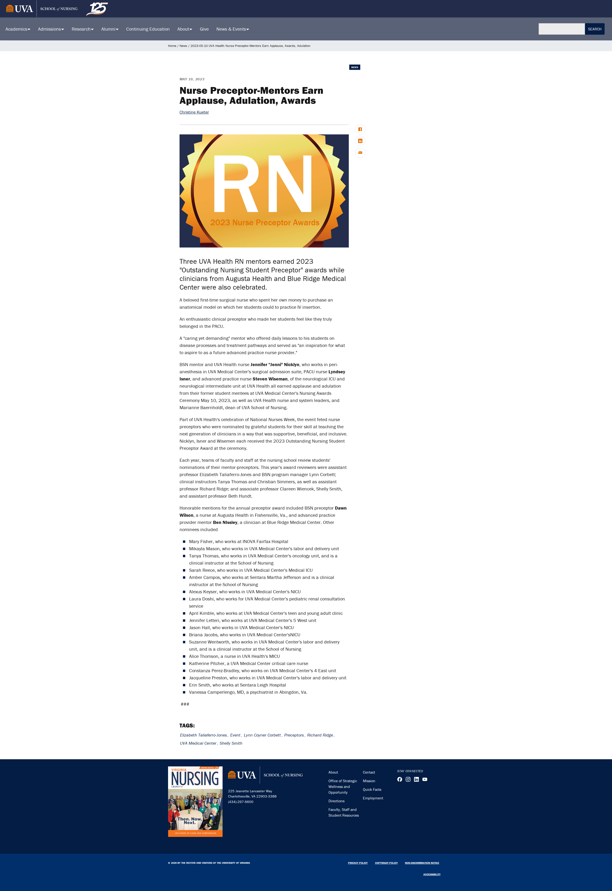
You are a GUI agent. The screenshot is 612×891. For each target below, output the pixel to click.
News (183, 46)
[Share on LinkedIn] (360, 141)
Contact (369, 772)
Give (204, 29)
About (333, 772)
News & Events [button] (231, 29)
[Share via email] (360, 152)
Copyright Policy (386, 862)
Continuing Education (148, 29)
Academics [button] (16, 29)
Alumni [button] (109, 29)
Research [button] (82, 29)
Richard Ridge (320, 735)
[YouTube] (424, 779)
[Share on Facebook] (360, 129)
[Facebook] (399, 779)
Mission (369, 780)
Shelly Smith (231, 743)
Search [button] (594, 29)
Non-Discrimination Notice (422, 862)
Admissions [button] (50, 29)
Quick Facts (372, 789)
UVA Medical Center (198, 743)
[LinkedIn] (416, 779)
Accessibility (432, 874)
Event (235, 735)
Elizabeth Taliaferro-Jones (203, 735)
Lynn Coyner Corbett (262, 735)
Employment (373, 798)
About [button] (183, 29)
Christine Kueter (194, 112)
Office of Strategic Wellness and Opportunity (342, 786)
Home (172, 46)
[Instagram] (408, 779)
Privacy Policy (358, 862)
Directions (336, 800)
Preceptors (294, 735)
